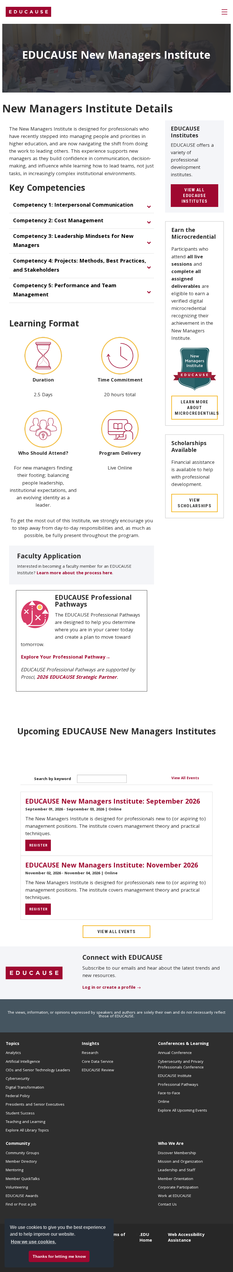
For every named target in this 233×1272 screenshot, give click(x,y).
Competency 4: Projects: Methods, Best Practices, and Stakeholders (79, 266)
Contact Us (167, 1205)
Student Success (20, 1113)
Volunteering (17, 1188)
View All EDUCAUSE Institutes (195, 195)
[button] (224, 12)
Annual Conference (175, 1053)
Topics (12, 1044)
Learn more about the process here (74, 573)
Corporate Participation (178, 1188)
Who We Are (171, 1144)
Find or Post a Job (21, 1205)
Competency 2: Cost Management (58, 221)
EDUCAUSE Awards (22, 1196)
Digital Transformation (25, 1088)
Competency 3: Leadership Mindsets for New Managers (73, 241)
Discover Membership (177, 1153)
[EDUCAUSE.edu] (28, 12)
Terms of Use (115, 1237)
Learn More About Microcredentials (196, 407)
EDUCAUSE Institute (175, 1076)
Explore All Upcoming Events (182, 1111)
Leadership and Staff (176, 1170)
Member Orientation (175, 1179)
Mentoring (14, 1170)
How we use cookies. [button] (33, 1241)
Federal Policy (18, 1096)
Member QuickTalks (23, 1179)
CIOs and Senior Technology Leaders (38, 1070)
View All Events (185, 778)
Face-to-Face (169, 1093)
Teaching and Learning (25, 1122)
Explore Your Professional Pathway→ (66, 657)
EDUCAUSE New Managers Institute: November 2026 (111, 866)
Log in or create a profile (109, 988)
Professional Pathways (178, 1085)
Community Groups (22, 1153)
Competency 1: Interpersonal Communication (73, 205)
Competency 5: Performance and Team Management (64, 291)
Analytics (13, 1053)
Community (18, 1144)
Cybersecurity (18, 1079)
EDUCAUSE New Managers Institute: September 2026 (112, 802)
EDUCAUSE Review (98, 1070)
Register (38, 845)
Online (163, 1102)
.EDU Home (146, 1237)
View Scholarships (194, 503)
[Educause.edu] (34, 973)
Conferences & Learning (183, 1044)
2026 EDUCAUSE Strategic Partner (77, 678)
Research (90, 1053)
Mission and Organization (180, 1162)
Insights (90, 1044)
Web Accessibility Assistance (186, 1237)
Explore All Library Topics (27, 1131)
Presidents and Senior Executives (35, 1105)
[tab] (81, 205)
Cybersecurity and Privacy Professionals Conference (181, 1065)
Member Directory (21, 1162)
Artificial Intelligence (23, 1062)
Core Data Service (97, 1062)
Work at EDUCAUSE (174, 1196)
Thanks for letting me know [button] (59, 1256)
